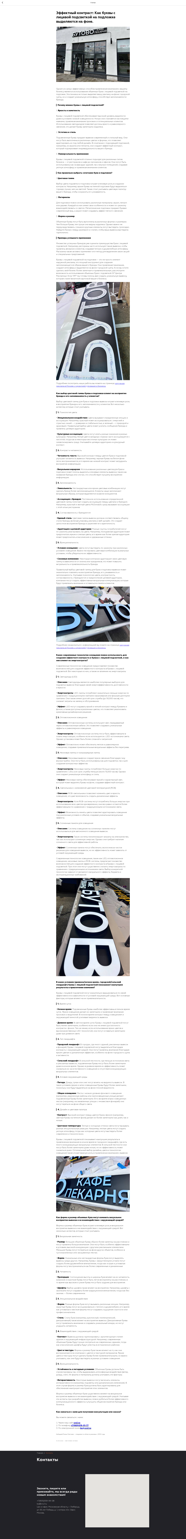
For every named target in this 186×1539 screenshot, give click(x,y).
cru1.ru (77, 1423)
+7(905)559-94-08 (45, 1501)
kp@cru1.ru (85, 1428)
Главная (40, 1453)
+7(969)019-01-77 (80, 1425)
